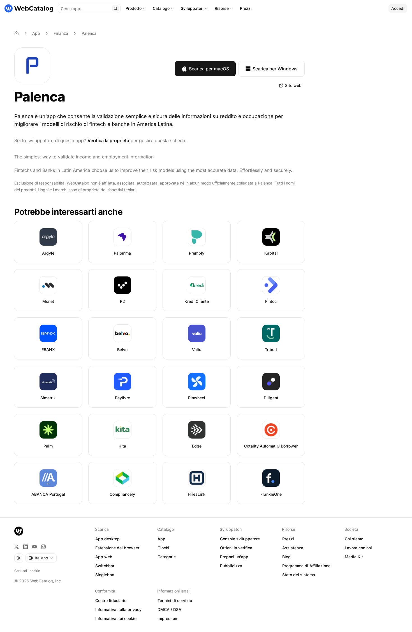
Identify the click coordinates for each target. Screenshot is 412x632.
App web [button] (103, 556)
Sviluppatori (192, 8)
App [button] (161, 538)
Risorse (222, 8)
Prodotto (134, 8)
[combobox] (41, 557)
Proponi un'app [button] (234, 556)
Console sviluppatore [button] (240, 538)
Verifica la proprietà (108, 140)
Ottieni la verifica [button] (236, 547)
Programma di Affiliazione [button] (306, 565)
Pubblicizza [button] (231, 565)
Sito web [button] (293, 85)
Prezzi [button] (288, 538)
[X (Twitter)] (16, 547)
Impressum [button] (168, 618)
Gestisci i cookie (27, 571)
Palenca (89, 33)
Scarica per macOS (209, 68)
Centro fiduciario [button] (110, 600)
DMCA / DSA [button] (169, 609)
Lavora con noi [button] (358, 547)
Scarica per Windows (275, 68)
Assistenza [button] (292, 547)
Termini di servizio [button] (175, 600)
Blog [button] (286, 556)
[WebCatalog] (18, 531)
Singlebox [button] (104, 574)
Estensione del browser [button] (117, 547)
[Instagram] (43, 547)
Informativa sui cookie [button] (115, 618)
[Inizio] (28, 8)
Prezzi (246, 8)
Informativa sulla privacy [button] (118, 609)
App (36, 33)
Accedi (397, 8)
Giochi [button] (163, 547)
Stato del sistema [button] (298, 574)
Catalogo (161, 8)
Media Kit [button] (354, 556)
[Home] (16, 33)
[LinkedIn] (25, 547)
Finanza (61, 33)
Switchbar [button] (104, 565)
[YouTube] (34, 547)
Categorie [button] (167, 556)
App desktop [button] (107, 538)
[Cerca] (115, 8)
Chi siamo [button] (354, 538)
